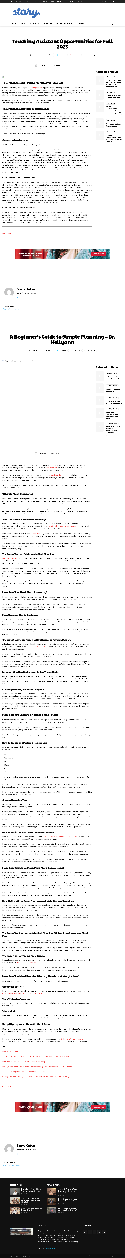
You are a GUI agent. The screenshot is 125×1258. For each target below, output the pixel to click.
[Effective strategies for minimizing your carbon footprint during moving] (100, 80)
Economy (97, 1256)
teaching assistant (36, 88)
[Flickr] (94, 1232)
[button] (112, 24)
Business (74, 1256)
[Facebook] (103, 1)
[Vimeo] (111, 1)
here (25, 100)
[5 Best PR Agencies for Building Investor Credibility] (15, 1210)
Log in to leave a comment (11, 309)
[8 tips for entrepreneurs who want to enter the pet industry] (100, 135)
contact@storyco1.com (52, 1248)
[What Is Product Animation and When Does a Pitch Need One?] (51, 1210)
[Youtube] (113, 1)
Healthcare (90, 1256)
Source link (6, 234)
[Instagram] (105, 1)
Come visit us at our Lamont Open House (113, 96)
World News (82, 1256)
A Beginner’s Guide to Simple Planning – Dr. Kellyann (30, 274)
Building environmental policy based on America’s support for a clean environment (114, 111)
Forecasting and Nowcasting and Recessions (89, 274)
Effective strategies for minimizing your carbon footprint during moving (113, 83)
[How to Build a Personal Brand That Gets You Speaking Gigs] (15, 1191)
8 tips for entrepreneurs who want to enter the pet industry (114, 138)
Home (69, 1256)
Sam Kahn (42, 66)
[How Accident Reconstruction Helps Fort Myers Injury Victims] (51, 1201)
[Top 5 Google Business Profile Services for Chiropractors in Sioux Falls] (15, 1200)
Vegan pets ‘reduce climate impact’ (113, 125)
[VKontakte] (104, 1232)
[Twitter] (108, 1)
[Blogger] (85, 1232)
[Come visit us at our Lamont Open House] (100, 95)
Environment (62, 34)
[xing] (17, 297)
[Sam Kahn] (36, 65)
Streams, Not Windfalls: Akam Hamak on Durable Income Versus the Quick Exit (67, 1191)
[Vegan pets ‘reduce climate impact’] (100, 123)
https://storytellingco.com (26, 293)
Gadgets (112, 1256)
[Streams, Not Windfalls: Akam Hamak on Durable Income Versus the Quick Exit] (51, 1191)
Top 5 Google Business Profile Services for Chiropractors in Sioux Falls (31, 1200)
